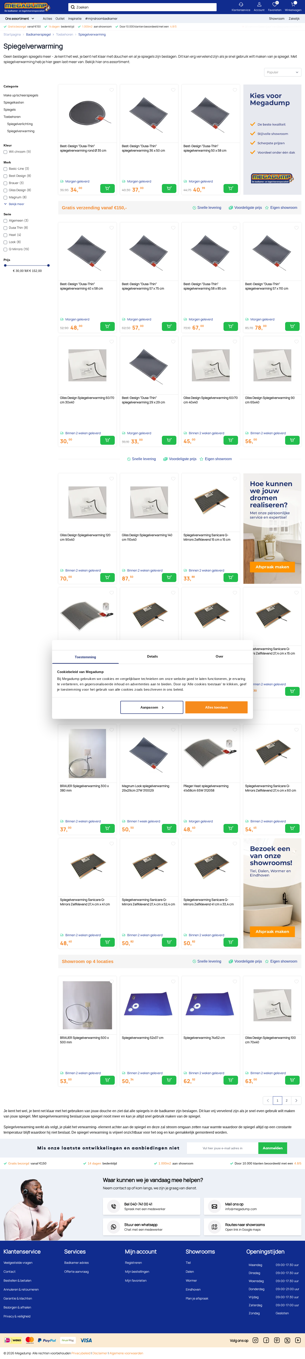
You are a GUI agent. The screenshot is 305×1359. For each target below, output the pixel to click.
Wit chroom (20, 151)
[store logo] (27, 7)
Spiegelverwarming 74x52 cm (204, 1037)
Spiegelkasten (14, 102)
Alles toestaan (216, 707)
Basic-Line (19, 168)
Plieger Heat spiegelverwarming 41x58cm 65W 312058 (206, 788)
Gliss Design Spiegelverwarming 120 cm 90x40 (85, 537)
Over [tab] (219, 656)
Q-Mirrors (19, 249)
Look (15, 242)
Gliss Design (20, 190)
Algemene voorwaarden (126, 1353)
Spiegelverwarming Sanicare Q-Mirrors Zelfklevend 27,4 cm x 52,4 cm (148, 902)
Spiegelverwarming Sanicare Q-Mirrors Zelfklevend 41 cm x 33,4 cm (209, 902)
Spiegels (10, 109)
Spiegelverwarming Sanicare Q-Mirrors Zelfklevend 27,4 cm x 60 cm (270, 788)
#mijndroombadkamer (101, 18)
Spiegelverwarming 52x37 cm (142, 1037)
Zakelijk (294, 18)
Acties (47, 18)
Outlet (60, 18)
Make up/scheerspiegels (21, 95)
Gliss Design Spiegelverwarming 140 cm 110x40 (147, 537)
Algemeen (19, 220)
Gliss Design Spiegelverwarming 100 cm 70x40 (270, 1039)
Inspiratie (74, 18)
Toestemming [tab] (85, 657)
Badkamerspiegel (38, 34)
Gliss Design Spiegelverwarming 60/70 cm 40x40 (211, 400)
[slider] (5, 265)
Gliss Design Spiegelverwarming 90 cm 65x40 (270, 400)
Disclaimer (99, 1353)
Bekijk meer (16, 204)
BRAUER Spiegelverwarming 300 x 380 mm (84, 788)
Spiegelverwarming (92, 34)
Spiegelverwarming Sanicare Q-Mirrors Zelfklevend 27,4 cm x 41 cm (85, 902)
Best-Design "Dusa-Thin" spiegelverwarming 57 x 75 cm (143, 286)
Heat (15, 235)
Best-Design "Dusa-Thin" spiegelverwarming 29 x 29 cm (143, 400)
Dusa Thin (18, 227)
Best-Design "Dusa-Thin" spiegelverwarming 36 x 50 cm (143, 148)
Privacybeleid (80, 1353)
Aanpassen (149, 707)
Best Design (20, 176)
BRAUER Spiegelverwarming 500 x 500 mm (84, 1039)
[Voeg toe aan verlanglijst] (111, 90)
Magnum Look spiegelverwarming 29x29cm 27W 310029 (145, 788)
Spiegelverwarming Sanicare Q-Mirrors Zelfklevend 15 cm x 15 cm (207, 537)
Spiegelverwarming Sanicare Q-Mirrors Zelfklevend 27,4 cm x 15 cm (270, 651)
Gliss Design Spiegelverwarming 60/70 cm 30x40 (87, 400)
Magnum (18, 197)
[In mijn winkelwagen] (107, 188)
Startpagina (12, 34)
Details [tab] (152, 656)
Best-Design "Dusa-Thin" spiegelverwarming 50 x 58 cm (205, 148)
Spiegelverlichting (20, 124)
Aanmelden (273, 1148)
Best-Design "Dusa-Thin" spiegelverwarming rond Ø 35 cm (83, 148)
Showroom (276, 18)
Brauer (16, 183)
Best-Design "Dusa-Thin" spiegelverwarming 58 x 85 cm (205, 286)
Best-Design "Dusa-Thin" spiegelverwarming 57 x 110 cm (266, 286)
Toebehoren (64, 34)
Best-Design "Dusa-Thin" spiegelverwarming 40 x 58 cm (81, 286)
